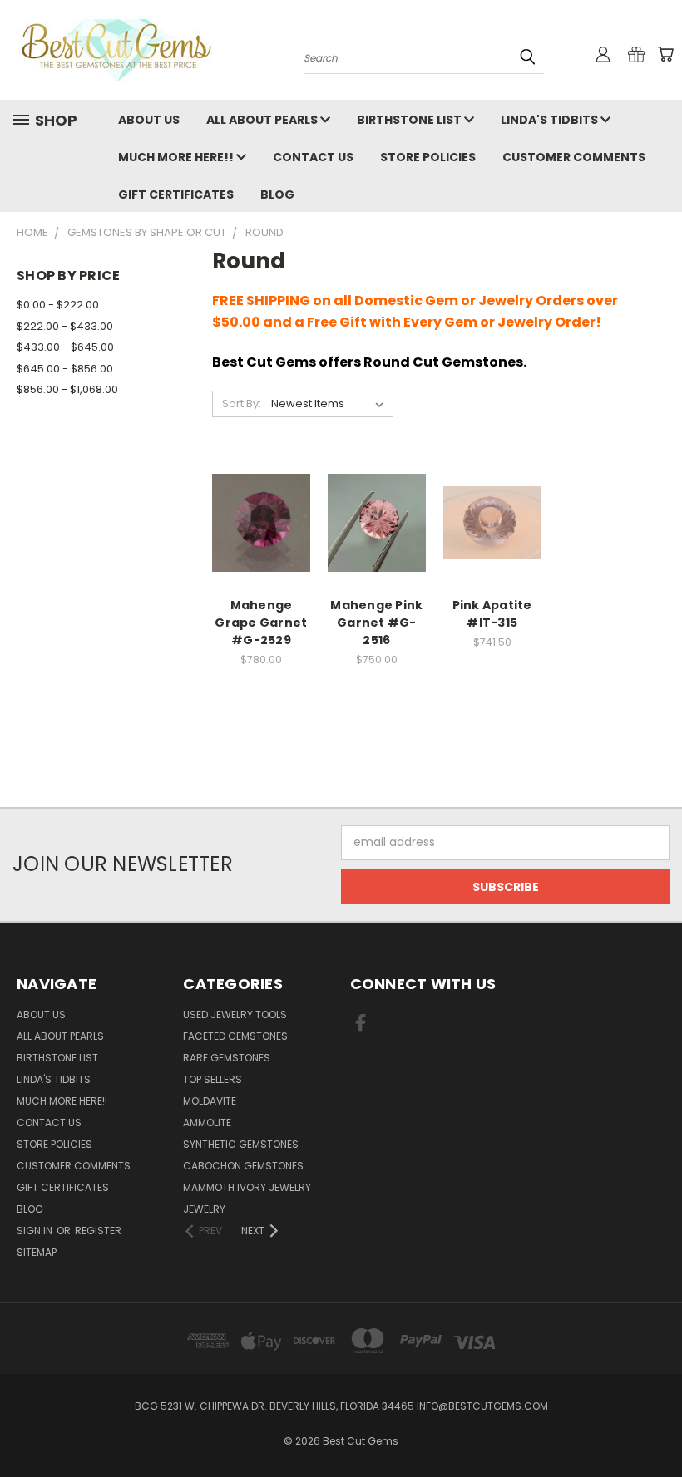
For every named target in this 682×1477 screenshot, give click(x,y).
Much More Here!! (177, 157)
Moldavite (209, 1101)
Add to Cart (260, 536)
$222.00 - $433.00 (65, 326)
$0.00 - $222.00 (58, 305)
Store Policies (428, 157)
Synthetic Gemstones (241, 1144)
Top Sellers (212, 1079)
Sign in (36, 1230)
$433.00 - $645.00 (65, 347)
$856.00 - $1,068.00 (67, 389)
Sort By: (241, 403)
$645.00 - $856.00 (65, 369)
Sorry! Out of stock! (492, 536)
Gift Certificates (176, 194)
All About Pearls (263, 119)
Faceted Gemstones (235, 1036)
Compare (255, 506)
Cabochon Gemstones (243, 1166)
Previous (656, 1425)
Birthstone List (410, 119)
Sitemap (37, 1252)
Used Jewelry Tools (235, 1014)
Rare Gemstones (226, 1058)
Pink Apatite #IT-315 (492, 614)
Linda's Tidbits (550, 119)
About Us (149, 119)
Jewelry (204, 1209)
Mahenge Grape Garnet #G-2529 (261, 622)
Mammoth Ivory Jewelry (247, 1187)
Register (98, 1230)
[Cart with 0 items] (665, 54)
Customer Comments (573, 157)
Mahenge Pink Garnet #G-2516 (376, 622)
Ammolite (207, 1122)
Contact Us (313, 157)
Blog (277, 194)
